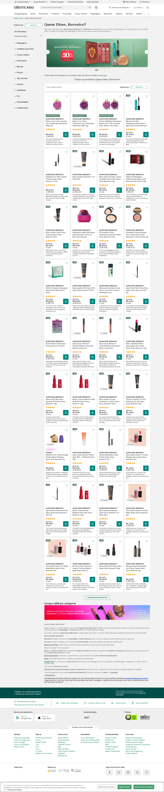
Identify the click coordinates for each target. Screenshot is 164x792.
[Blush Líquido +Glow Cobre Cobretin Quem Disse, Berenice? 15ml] (57, 215)
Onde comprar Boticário (66, 751)
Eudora (38, 740)
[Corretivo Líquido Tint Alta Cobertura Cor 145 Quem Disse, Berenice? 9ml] (137, 381)
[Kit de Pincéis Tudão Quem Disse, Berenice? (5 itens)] (57, 326)
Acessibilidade (23, 2)
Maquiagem (95, 14)
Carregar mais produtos (97, 597)
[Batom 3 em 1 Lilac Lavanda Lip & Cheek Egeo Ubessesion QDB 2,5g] (57, 103)
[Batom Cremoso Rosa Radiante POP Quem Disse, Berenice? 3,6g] (84, 493)
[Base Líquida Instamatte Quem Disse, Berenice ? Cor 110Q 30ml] (84, 159)
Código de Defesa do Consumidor (138, 745)
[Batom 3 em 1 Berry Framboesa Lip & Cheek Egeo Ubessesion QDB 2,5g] (84, 103)
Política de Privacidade (134, 738)
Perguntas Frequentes (22, 738)
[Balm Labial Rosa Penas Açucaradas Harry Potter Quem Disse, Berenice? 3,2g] (137, 326)
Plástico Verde (110, 742)
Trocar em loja (120, 703)
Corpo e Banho (81, 14)
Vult (37, 745)
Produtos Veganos (111, 747)
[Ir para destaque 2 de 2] (98, 70)
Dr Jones (39, 751)
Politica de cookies (15, 790)
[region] (82, 787)
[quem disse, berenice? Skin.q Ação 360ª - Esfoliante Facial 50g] (84, 437)
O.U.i (37, 747)
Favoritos (145, 2)
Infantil (139, 14)
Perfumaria (43, 14)
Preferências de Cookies (134, 742)
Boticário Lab (62, 756)
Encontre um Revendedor (90, 742)
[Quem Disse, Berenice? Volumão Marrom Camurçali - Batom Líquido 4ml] (84, 326)
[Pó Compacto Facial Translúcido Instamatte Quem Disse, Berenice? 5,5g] (110, 215)
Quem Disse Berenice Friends (137, 678)
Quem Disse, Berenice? (44, 738)
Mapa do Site (19, 747)
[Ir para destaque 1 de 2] (95, 70)
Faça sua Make (63, 749)
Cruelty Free (109, 749)
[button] (66, 134)
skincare (114, 672)
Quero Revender (93, 2)
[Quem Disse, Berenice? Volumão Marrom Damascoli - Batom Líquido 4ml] (110, 326)
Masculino (108, 14)
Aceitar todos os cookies (144, 787)
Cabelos (119, 14)
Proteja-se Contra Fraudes (135, 740)
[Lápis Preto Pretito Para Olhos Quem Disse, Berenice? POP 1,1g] (137, 270)
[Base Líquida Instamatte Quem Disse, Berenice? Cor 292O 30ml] (110, 493)
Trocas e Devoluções (21, 745)
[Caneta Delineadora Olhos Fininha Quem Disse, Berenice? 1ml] (110, 437)
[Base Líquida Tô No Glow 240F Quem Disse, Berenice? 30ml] (84, 270)
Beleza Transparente (112, 751)
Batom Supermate (51, 656)
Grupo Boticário (39, 2)
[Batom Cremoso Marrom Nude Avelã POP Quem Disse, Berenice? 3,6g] (84, 381)
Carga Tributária (131, 753)
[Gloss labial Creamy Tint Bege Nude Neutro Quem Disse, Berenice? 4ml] (57, 548)
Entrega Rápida (20, 14)
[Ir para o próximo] (148, 14)
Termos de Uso (131, 749)
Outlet (32, 14)
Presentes (55, 14)
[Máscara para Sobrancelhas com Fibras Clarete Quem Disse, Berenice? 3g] (137, 548)
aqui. (105, 75)
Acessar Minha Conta (138, 7)
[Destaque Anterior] (47, 52)
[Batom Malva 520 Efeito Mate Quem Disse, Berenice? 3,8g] (110, 548)
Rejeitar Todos (124, 787)
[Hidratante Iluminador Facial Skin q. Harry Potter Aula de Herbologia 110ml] (110, 270)
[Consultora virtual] (96, 7)
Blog (59, 747)
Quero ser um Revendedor (90, 740)
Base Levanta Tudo (51, 645)
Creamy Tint (49, 662)
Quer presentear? (142, 703)
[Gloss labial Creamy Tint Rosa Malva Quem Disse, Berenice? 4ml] (137, 493)
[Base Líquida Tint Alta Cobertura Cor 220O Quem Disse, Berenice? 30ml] (110, 381)
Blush (46, 659)
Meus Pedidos (131, 2)
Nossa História (63, 738)
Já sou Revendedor (88, 738)
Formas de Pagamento (22, 740)
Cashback (61, 753)
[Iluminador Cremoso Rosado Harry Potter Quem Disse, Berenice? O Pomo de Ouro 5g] (137, 215)
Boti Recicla (109, 740)
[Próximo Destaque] (146, 52)
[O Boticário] (24, 7)
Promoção (67, 14)
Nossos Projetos (111, 738)
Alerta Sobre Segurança (134, 751)
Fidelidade (61, 742)
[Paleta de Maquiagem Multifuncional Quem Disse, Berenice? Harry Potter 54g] (137, 159)
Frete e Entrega (19, 742)
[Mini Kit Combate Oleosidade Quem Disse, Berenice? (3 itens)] (57, 270)
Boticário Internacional (44, 753)
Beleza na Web (41, 742)
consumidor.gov (131, 747)
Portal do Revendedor (75, 2)
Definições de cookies (106, 787)
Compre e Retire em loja (96, 703)
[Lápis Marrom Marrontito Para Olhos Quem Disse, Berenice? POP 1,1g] (57, 493)
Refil (106, 745)
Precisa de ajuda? (57, 2)
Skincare (129, 14)
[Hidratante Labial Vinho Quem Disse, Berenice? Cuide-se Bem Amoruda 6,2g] (84, 215)
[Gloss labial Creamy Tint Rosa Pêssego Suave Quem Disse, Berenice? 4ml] (137, 437)
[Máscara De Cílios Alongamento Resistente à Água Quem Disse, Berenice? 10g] (137, 103)
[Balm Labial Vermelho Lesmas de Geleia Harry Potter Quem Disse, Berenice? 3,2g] (110, 159)
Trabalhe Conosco (64, 745)
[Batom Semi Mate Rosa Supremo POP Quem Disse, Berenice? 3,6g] (57, 381)
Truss (37, 749)
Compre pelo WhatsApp (69, 703)
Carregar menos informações (82, 727)
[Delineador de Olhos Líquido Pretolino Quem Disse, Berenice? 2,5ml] (57, 159)
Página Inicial (19, 18)
